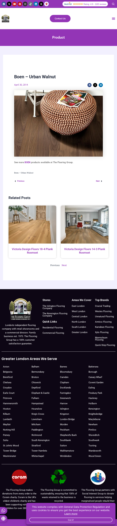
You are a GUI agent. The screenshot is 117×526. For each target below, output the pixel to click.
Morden (64, 424)
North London (79, 321)
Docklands (65, 387)
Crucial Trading (102, 306)
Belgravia (7, 371)
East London (78, 306)
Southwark (94, 440)
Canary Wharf (95, 377)
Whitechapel (38, 456)
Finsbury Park (95, 393)
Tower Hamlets (39, 450)
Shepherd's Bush (68, 435)
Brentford (7, 377)
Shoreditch (94, 435)
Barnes (63, 366)
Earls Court (8, 393)
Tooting (92, 445)
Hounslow (37, 408)
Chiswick (36, 382)
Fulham (35, 398)
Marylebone (94, 419)
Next (64, 265)
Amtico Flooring (103, 321)
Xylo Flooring (101, 332)
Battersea (93, 366)
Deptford (36, 387)
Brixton (35, 377)
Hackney (93, 398)
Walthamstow (67, 450)
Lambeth (7, 419)
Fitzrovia (7, 398)
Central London (79, 316)
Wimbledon (65, 456)
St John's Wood (11, 445)
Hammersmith (10, 403)
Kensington (94, 408)
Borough (93, 371)
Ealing (92, 387)
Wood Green (95, 456)
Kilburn (6, 414)
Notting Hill (9, 429)
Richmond (37, 435)
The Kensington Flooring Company (55, 314)
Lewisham (37, 419)
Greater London (79, 332)
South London (79, 327)
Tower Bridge (9, 450)
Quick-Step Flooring (105, 345)
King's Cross (38, 414)
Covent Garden (96, 382)
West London (78, 311)
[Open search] (113, 4)
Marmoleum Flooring (101, 338)
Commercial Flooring (53, 333)
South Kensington (41, 440)
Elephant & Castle (41, 393)
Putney (6, 435)
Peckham (64, 429)
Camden (64, 377)
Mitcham (36, 424)
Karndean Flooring (104, 327)
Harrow (63, 403)
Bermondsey (38, 371)
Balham (35, 366)
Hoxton (7, 408)
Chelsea (7, 382)
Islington (64, 408)
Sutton (63, 445)
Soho (5, 440)
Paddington (37, 429)
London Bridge (67, 419)
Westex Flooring (103, 311)
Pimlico (92, 429)
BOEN (27, 162)
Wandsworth (95, 450)
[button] (113, 18)
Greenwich (65, 398)
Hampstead (37, 403)
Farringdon (65, 393)
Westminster (9, 456)
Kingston (64, 414)
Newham (93, 424)
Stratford (36, 445)
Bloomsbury (66, 371)
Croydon (7, 387)
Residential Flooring (53, 327)
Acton (6, 366)
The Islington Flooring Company (54, 307)
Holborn (93, 403)
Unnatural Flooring (104, 316)
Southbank (65, 440)
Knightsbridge (95, 414)
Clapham (64, 382)
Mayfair (7, 424)
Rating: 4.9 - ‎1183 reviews (94, 4)
